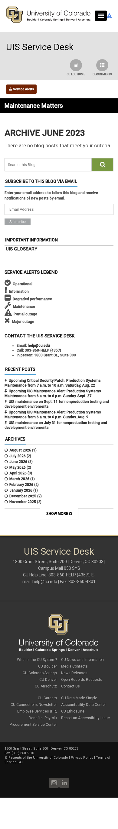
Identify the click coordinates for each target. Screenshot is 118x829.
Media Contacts (74, 666)
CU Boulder (47, 666)
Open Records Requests (81, 680)
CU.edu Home (76, 74)
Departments (102, 74)
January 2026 (20, 490)
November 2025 (22, 502)
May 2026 (17, 467)
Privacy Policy (82, 758)
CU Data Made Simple (79, 698)
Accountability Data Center (83, 705)
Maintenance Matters (34, 105)
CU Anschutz (46, 686)
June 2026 (18, 462)
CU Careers (47, 698)
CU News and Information (82, 660)
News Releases (74, 673)
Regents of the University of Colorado (38, 758)
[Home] (48, 21)
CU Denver (48, 680)
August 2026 (20, 450)
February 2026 (21, 485)
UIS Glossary (21, 249)
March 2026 (19, 479)
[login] (20, 762)
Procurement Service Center (33, 724)
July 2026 (17, 456)
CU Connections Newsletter (34, 705)
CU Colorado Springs (40, 673)
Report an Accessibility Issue (85, 718)
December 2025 (22, 496)
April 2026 (18, 473)
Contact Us (70, 686)
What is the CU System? (37, 660)
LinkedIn (64, 783)
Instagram (54, 783)
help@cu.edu (39, 345)
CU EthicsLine (72, 711)
